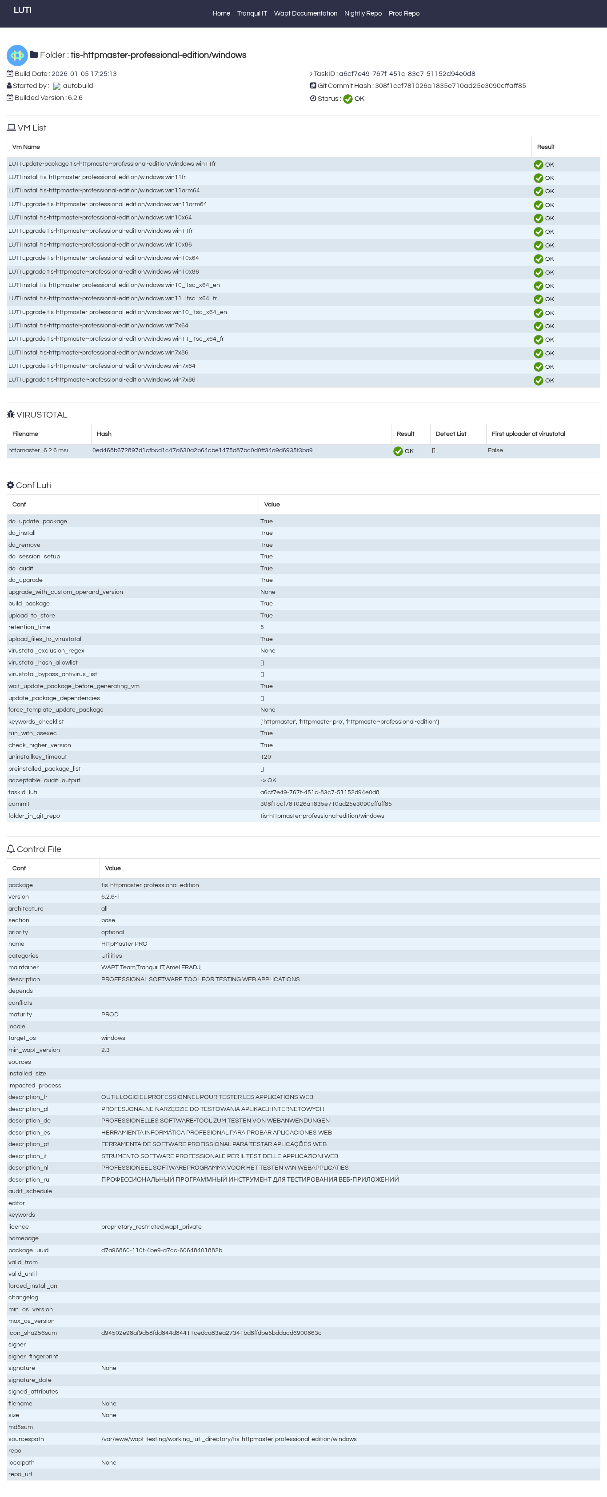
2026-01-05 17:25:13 (84, 73)
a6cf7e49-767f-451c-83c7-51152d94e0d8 (407, 73)
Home (221, 13)
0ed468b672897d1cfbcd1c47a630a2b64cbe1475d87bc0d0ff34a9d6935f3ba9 (202, 450)
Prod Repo (404, 13)
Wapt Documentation (305, 13)
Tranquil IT (252, 13)
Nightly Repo (363, 13)
